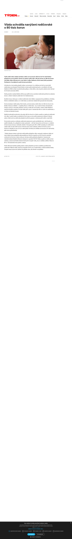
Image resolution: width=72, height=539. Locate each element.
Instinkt (36, 13)
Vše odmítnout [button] (40, 534)
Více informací (37, 527)
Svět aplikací (59, 13)
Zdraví (62, 16)
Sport (54, 16)
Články (26, 16)
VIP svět (48, 13)
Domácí (31, 16)
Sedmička (31, 13)
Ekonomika (49, 16)
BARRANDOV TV (42, 13)
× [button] (70, 522)
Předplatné (64, 13)
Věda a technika (43, 16)
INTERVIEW (53, 13)
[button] (36, 528)
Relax (66, 16)
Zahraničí (36, 16)
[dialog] (36, 530)
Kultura (58, 16)
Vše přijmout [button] (31, 534)
